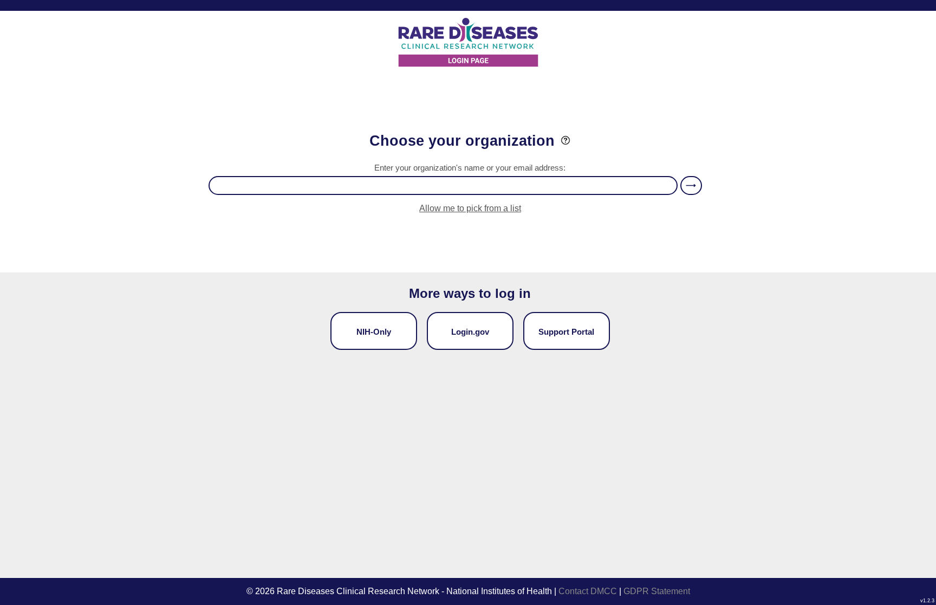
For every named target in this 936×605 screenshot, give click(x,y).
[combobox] (443, 185)
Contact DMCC (587, 591)
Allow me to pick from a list (470, 208)
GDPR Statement (656, 591)
